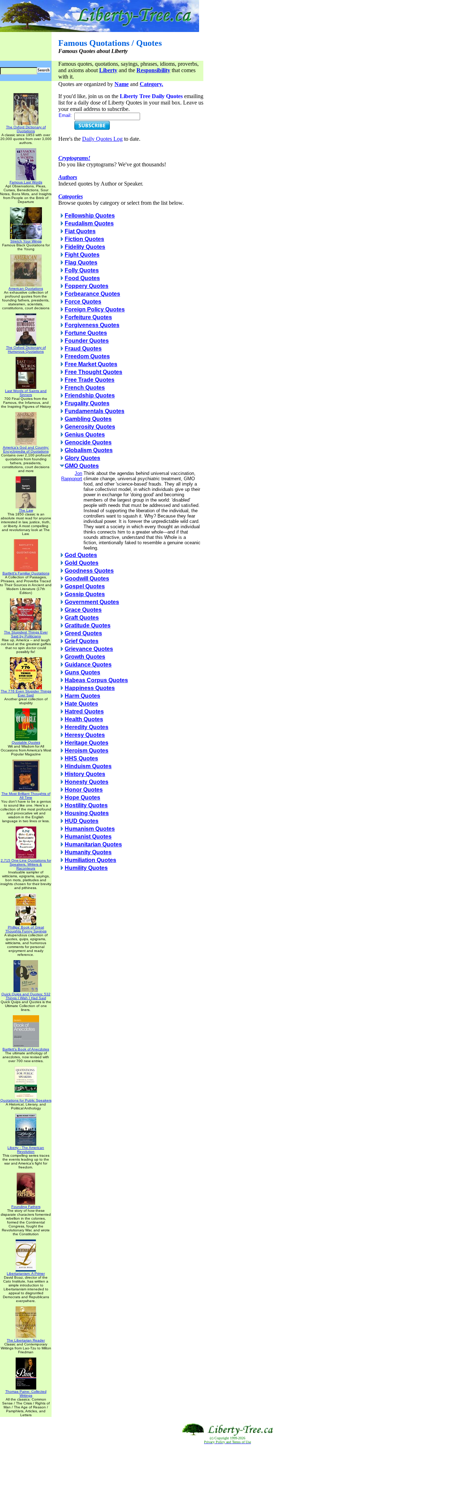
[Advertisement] (227, 1466)
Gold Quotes (81, 563)
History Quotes (85, 774)
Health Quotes (84, 719)
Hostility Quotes (86, 805)
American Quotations (26, 288)
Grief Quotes (81, 641)
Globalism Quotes (89, 450)
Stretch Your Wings (26, 241)
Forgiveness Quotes (92, 325)
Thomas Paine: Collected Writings (26, 1393)
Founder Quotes (87, 341)
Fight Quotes (82, 255)
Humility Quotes (86, 868)
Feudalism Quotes (89, 223)
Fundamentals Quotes (94, 411)
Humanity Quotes (88, 852)
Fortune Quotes (86, 333)
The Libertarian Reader (26, 1340)
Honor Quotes (84, 790)
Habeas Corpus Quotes (96, 680)
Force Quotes (83, 302)
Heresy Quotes (85, 735)
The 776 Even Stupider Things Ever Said (26, 693)
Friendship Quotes (90, 395)
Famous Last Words (26, 182)
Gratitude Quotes (88, 625)
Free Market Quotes (91, 364)
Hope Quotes (82, 797)
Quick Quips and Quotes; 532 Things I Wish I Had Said (25, 996)
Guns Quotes (82, 672)
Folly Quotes (82, 270)
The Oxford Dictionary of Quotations (26, 129)
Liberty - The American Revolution (25, 1150)
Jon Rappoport (71, 476)
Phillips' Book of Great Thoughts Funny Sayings (26, 929)
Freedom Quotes (87, 356)
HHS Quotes (81, 758)
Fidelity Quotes (85, 247)
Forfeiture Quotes (88, 317)
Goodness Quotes (89, 571)
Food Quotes (82, 278)
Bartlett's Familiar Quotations (25, 573)
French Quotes (85, 388)
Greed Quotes (83, 633)
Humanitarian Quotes (93, 844)
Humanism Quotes (90, 829)
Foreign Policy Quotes (95, 309)
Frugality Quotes (87, 403)
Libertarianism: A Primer (26, 1273)
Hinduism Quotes (88, 766)
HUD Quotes (81, 821)
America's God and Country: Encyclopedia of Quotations (26, 449)
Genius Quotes (85, 435)
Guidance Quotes (88, 665)
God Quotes (81, 555)
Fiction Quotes (84, 239)
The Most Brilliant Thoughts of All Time (25, 795)
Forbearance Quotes (92, 294)
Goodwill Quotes (87, 579)
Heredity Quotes (86, 727)
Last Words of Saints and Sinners (26, 393)
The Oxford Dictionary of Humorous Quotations (26, 349)
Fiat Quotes (80, 231)
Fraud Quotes (83, 349)
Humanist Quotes (88, 837)
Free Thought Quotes (93, 372)
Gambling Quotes (88, 419)
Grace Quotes (83, 610)
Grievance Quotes (89, 649)
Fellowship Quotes (90, 216)
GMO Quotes (82, 466)
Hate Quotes (81, 704)
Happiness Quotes (90, 688)
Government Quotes (92, 602)
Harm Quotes (82, 696)
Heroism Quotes (86, 751)
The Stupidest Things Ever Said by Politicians (26, 634)
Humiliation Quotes (90, 860)
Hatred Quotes (84, 711)
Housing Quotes (87, 813)
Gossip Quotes (85, 594)
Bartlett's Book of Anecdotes (25, 1049)
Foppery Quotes (86, 286)
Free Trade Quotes (89, 380)
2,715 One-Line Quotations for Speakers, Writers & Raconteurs (26, 864)
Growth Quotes (85, 657)
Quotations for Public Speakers (26, 1100)
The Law (26, 510)
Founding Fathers (26, 1207)
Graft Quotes (82, 618)
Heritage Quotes (86, 743)
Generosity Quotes (90, 427)
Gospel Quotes (85, 586)
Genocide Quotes (88, 442)
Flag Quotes (81, 262)
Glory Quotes (82, 458)
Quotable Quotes (26, 742)
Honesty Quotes (86, 782)
